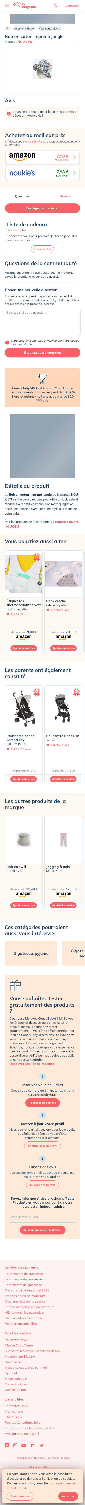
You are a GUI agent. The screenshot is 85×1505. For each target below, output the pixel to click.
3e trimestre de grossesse (23, 1285)
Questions (22, 196)
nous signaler (33, 141)
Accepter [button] (68, 1496)
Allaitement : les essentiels (24, 1312)
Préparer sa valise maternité (25, 1296)
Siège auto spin (16, 1379)
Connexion (72, 5)
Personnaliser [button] (20, 1496)
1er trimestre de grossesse (24, 1274)
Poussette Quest (17, 1384)
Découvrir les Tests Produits (31, 1064)
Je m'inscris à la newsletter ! (43, 1230)
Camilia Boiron (15, 1390)
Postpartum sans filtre (21, 1324)
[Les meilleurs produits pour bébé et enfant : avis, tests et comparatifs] (24, 5)
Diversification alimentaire (24, 1318)
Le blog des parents (21, 1267)
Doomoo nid (13, 1362)
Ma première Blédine (20, 1356)
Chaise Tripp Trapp (19, 1345)
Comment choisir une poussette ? (29, 1307)
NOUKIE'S (25, 42)
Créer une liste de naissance (25, 1301)
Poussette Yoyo (16, 1340)
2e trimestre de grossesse (23, 1279)
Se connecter (42, 249)
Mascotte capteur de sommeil (26, 1367)
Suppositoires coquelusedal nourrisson (32, 1351)
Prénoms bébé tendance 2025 (27, 1290)
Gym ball (11, 1373)
